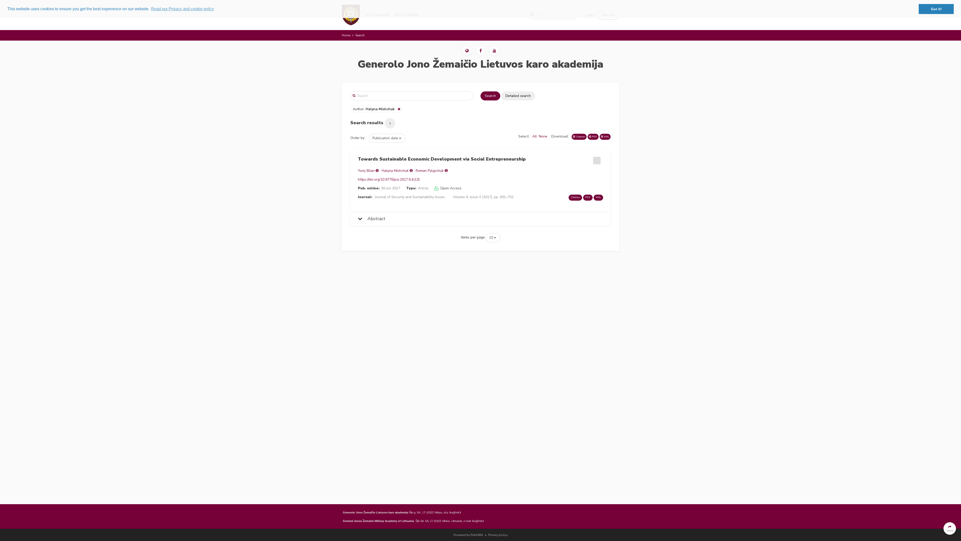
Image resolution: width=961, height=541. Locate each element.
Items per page (473, 237)
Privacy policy (498, 535)
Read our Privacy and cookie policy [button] (182, 9)
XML (606, 137)
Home (346, 35)
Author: (374, 109)
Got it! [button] (936, 9)
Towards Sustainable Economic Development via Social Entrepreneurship (442, 159)
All (534, 136)
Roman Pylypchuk (430, 170)
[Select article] (596, 159)
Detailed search (518, 95)
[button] (466, 50)
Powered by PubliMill (468, 535)
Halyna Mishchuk (395, 170)
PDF (594, 137)
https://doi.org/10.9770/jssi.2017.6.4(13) (389, 179)
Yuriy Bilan (366, 170)
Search (490, 95)
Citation (580, 137)
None (543, 136)
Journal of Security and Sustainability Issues (410, 197)
